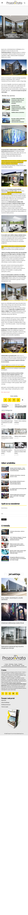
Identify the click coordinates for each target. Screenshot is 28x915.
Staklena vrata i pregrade (20, 436)
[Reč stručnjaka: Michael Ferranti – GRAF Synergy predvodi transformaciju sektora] (5, 482)
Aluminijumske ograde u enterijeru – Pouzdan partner (6, 451)
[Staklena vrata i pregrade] (20, 431)
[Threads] (16, 693)
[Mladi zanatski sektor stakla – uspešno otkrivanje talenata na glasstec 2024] (5, 545)
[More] (23, 400)
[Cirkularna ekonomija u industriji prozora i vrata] (5, 476)
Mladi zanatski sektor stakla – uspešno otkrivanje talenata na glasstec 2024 (17, 545)
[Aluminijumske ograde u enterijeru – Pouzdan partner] (7, 445)
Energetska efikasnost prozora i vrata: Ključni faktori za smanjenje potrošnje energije (18, 558)
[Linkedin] (9, 693)
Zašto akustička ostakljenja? (5, 406)
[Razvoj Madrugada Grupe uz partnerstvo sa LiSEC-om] (7, 416)
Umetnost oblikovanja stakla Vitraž (12, 623)
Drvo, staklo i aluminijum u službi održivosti (12, 598)
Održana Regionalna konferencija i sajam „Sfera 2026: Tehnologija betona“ (18, 496)
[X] (10, 400)
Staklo (14, 32)
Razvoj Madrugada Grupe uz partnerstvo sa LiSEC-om (7, 422)
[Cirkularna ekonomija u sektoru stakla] (5, 532)
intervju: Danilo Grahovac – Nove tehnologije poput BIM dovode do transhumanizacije (17, 469)
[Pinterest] (14, 400)
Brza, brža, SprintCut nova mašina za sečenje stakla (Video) (20, 451)
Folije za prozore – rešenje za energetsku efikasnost (20, 406)
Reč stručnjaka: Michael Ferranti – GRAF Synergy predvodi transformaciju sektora (17, 482)
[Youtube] (13, 693)
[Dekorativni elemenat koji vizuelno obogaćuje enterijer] (14, 635)
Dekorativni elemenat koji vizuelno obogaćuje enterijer (12, 647)
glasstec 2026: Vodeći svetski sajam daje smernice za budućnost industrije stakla (18, 552)
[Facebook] (5, 400)
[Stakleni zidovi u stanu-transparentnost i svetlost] (7, 431)
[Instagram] (6, 693)
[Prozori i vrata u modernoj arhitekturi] (20, 416)
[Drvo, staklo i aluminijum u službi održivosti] (14, 587)
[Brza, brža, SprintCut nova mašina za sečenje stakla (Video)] (20, 445)
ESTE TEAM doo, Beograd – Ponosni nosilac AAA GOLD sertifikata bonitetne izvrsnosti (18, 538)
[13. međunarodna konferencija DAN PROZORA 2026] (5, 489)
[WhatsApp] (18, 400)
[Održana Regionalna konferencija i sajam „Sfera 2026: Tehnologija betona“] (5, 496)
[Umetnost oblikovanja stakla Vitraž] (14, 612)
